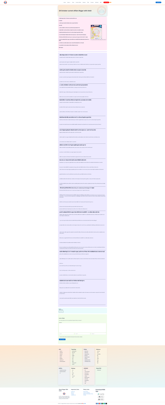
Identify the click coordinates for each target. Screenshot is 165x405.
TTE (72, 377)
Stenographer (87, 380)
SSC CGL (61, 351)
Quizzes (84, 2)
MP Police (86, 355)
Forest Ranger (87, 374)
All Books (96, 2)
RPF (72, 374)
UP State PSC (99, 370)
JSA (85, 383)
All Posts (61, 311)
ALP (72, 370)
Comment (60, 322)
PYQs (88, 2)
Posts (73, 2)
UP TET (73, 364)
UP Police (86, 358)
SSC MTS (61, 358)
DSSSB (73, 355)
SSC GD (61, 355)
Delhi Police (86, 352)
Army (98, 352)
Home (65, 2)
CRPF (98, 358)
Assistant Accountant (63, 370)
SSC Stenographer (62, 361)
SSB (100, 2)
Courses (92, 2)
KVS (72, 358)
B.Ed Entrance (74, 351)
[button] (70, 2)
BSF (97, 355)
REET (73, 361)
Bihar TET (73, 352)
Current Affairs (78, 2)
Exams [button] (68, 2)
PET (85, 370)
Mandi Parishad (87, 377)
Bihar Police (86, 351)
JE (72, 371)
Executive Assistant (63, 371)
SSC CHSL (61, 352)
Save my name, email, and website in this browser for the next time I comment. (71, 336)
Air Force (98, 351)
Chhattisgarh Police (87, 361)
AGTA (85, 381)
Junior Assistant (87, 371)
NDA (97, 361)
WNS (85, 403)
